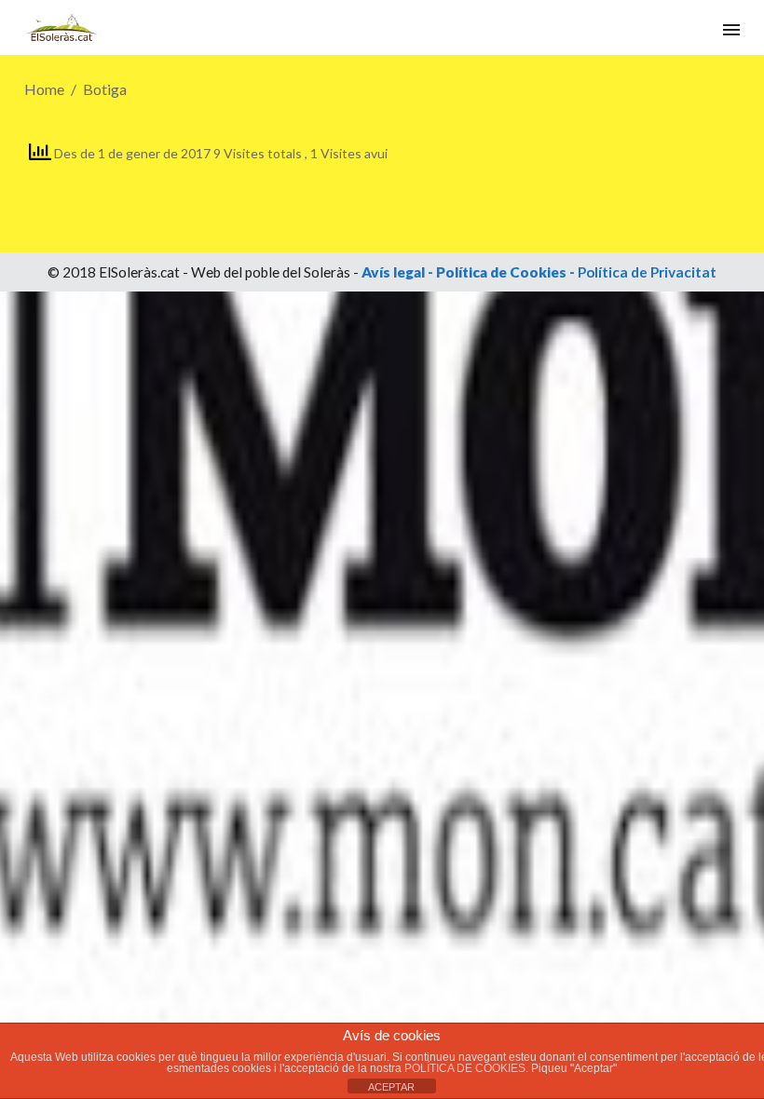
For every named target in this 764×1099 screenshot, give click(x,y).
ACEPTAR (391, 1086)
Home (44, 89)
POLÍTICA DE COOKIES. (467, 1068)
